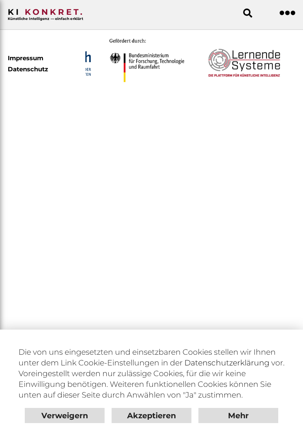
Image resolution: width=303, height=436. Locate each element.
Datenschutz (28, 69)
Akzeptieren (151, 415)
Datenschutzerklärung (226, 362)
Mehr (238, 415)
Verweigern (64, 415)
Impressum (25, 58)
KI (46, 14)
